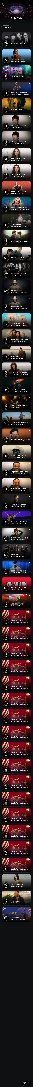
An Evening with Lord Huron (17, 605)
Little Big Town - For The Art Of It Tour (19, 341)
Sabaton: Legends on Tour (17, 555)
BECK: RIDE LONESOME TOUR (17, 357)
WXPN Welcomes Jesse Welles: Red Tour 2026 (19, 374)
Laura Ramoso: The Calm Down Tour (18, 192)
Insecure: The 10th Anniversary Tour (18, 60)
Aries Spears (15, 902)
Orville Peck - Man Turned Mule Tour (18, 456)
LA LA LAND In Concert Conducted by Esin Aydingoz (19, 522)
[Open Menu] (29, 5)
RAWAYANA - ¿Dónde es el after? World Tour (20, 423)
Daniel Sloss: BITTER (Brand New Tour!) (18, 506)
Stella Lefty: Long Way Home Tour (18, 885)
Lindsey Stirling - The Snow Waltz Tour (19, 539)
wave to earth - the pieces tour (17, 258)
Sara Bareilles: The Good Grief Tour (18, 159)
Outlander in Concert (20, 242)
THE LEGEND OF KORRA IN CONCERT (18, 918)
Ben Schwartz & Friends (20, 440)
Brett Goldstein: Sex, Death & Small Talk (19, 572)
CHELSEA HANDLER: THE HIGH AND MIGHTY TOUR (20, 209)
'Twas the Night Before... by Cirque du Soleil (19, 621)
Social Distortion (18, 44)
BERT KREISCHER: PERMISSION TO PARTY (19, 291)
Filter (7, 27)
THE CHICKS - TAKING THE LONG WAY (18, 275)
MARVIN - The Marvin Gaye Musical (19, 407)
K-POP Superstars (17, 77)
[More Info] (29, 34)
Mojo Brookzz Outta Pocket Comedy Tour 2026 (20, 473)
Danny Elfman (16, 110)
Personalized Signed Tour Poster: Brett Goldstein (19, 588)
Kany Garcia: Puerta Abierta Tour (19, 225)
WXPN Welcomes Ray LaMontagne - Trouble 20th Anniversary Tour (20, 93)
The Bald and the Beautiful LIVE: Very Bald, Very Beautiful (19, 324)
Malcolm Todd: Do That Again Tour (19, 126)
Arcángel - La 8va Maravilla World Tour (20, 390)
